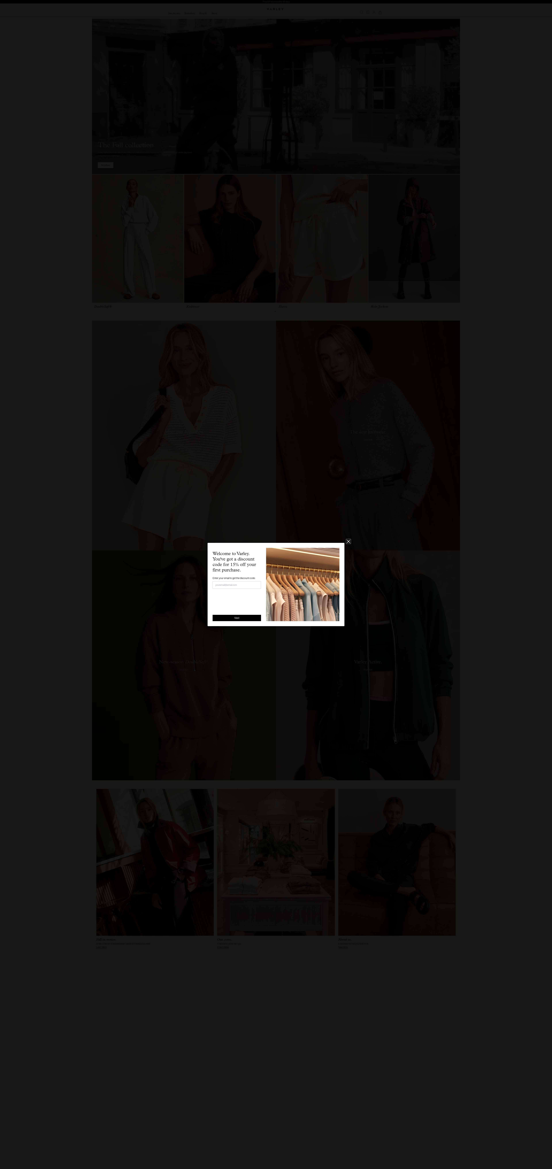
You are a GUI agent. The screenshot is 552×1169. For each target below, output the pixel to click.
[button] (348, 541)
